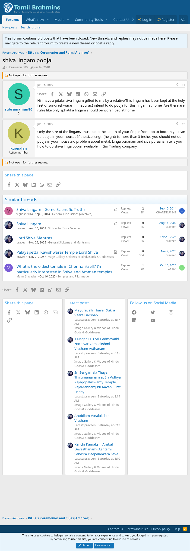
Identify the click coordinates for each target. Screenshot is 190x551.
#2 (183, 124)
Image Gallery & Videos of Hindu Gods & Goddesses (80, 257)
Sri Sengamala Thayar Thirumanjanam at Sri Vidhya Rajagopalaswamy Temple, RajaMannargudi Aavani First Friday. (97, 382)
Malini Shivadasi (26, 276)
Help (177, 529)
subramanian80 (17, 67)
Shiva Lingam (28, 223)
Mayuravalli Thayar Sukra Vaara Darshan (94, 312)
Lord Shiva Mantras (34, 237)
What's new (35, 19)
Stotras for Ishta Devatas (64, 228)
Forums (12, 19)
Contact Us (121, 19)
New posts (9, 27)
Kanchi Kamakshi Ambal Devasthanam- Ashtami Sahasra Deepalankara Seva (96, 449)
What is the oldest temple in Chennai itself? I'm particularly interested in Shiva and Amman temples (64, 269)
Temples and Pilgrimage (73, 276)
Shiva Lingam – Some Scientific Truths (51, 209)
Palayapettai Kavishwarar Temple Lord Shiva (57, 252)
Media (59, 19)
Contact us (115, 529)
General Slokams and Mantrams (69, 242)
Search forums (31, 27)
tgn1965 (171, 269)
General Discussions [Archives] (72, 214)
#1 (183, 85)
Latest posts (78, 302)
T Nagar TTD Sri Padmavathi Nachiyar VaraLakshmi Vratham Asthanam (96, 343)
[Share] (177, 85)
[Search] (183, 19)
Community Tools (89, 19)
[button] (47, 19)
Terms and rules (137, 529)
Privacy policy (160, 529)
